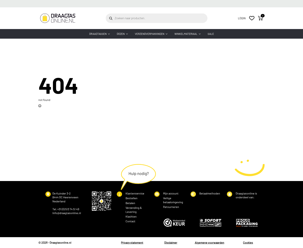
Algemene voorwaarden (209, 242)
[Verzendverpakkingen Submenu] (167, 34)
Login (242, 18)
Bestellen (131, 198)
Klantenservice (135, 193)
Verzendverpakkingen (149, 33)
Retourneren (171, 206)
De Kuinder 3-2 (61, 193)
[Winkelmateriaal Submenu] (200, 34)
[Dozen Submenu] (128, 34)
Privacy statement (132, 242)
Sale (211, 33)
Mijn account (171, 193)
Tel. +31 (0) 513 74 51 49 (65, 209)
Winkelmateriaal (185, 33)
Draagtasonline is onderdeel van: (246, 195)
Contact (130, 221)
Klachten (131, 216)
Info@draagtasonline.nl (66, 213)
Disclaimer (170, 242)
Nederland (58, 201)
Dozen (121, 33)
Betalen (130, 203)
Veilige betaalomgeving (173, 200)
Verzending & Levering (134, 209)
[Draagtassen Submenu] (110, 34)
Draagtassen (98, 33)
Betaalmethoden (209, 193)
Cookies (248, 242)
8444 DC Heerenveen (65, 197)
